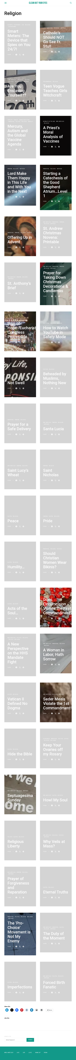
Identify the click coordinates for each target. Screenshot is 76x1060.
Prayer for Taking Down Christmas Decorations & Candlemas (55, 282)
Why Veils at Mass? (54, 843)
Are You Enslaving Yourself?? (17, 91)
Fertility (10, 119)
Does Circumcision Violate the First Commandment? (57, 606)
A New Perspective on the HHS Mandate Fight (18, 653)
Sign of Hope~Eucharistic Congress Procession (23, 330)
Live (23, 24)
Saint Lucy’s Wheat (18, 472)
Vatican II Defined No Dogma (17, 703)
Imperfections (20, 987)
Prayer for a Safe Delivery (19, 426)
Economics (17, 24)
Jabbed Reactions (24, 119)
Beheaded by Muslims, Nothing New (54, 378)
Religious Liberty (16, 843)
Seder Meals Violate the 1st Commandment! (57, 703)
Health (24, 78)
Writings (63, 28)
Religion (27, 24)
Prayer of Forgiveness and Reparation (18, 885)
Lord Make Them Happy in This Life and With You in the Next (19, 182)
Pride (47, 521)
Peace (13, 521)
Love (30, 1052)
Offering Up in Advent (20, 239)
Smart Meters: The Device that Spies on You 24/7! (19, 40)
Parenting (50, 28)
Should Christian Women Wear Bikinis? (55, 560)
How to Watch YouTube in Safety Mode (55, 332)
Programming (47, 81)
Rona (45, 1052)
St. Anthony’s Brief (19, 285)
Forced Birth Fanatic (54, 984)
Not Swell (16, 383)
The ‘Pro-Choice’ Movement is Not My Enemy (19, 932)
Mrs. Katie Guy (12, 79)
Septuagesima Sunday (20, 797)
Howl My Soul (55, 800)
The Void (59, 548)
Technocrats (12, 26)
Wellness (25, 378)
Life (44, 28)
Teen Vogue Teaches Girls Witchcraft (55, 91)
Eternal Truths (55, 892)
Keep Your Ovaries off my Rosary (53, 749)
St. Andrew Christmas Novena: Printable (53, 235)
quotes (10, 516)
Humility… (16, 567)
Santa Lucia (53, 429)
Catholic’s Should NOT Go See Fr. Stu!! (53, 40)
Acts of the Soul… (17, 610)
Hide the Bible (20, 754)
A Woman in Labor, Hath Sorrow (53, 654)
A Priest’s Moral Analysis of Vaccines (53, 134)
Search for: (7, 1036)
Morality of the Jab (49, 121)
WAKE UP (30, 121)
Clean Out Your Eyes (38, 3)
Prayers (10, 168)
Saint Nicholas (51, 472)
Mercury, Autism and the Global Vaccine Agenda (18, 135)
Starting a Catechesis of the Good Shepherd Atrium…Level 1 (55, 184)
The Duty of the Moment (54, 935)
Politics (27, 79)
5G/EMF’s (10, 24)
